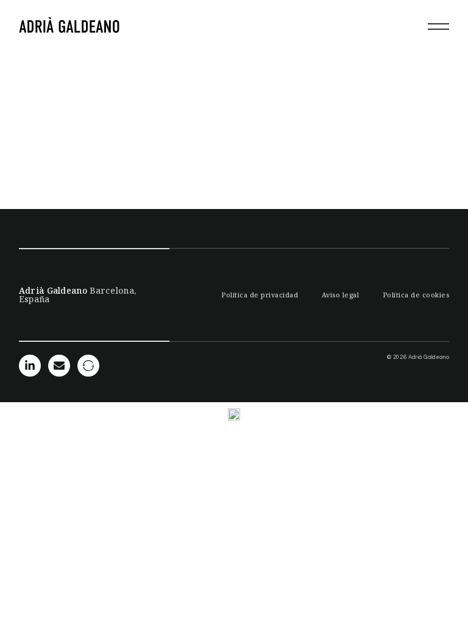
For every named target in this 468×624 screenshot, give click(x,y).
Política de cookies (416, 294)
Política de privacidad (259, 294)
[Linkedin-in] (30, 366)
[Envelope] (59, 366)
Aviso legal (341, 294)
